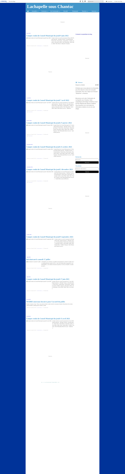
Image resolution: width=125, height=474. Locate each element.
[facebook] (80, 1)
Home (27, 10)
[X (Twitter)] (83, 1)
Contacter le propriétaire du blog (84, 34)
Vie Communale (54, 11)
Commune (44, 11)
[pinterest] (85, 1)
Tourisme (84, 11)
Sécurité (65, 11)
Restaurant (75, 11)
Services (94, 11)
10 (55, 382)
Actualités (34, 11)
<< (41, 382)
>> (58, 382)
